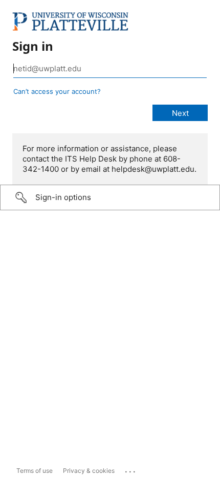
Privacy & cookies (89, 470)
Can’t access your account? (57, 91)
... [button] (131, 469)
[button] (110, 197)
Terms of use (34, 470)
